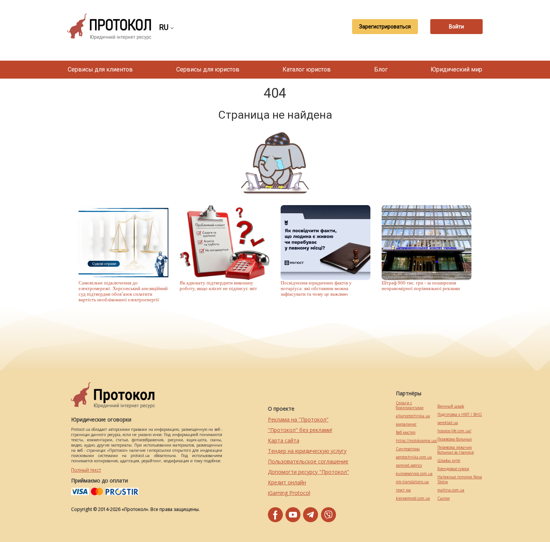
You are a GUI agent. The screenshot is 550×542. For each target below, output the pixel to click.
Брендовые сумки (453, 468)
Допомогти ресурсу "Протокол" (308, 471)
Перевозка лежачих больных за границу (455, 450)
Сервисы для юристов (207, 69)
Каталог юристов (306, 69)
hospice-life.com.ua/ (454, 431)
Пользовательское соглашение (308, 461)
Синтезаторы (408, 449)
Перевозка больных (454, 439)
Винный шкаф (450, 406)
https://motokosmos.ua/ (416, 440)
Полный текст (86, 470)
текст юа (403, 490)
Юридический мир (456, 69)
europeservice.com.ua (414, 473)
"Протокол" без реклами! (300, 429)
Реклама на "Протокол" (298, 419)
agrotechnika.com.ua (414, 457)
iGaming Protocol (289, 492)
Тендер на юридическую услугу (307, 450)
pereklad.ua (447, 422)
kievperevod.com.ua (413, 498)
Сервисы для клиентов (100, 69)
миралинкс (406, 424)
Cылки (443, 498)
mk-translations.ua (412, 481)
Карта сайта (283, 440)
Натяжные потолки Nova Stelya (459, 479)
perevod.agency (409, 465)
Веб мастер (405, 432)
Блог (381, 69)
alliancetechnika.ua (413, 416)
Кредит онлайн (287, 482)
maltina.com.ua (450, 490)
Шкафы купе (448, 460)
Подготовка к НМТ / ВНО (459, 414)
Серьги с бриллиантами (410, 405)
